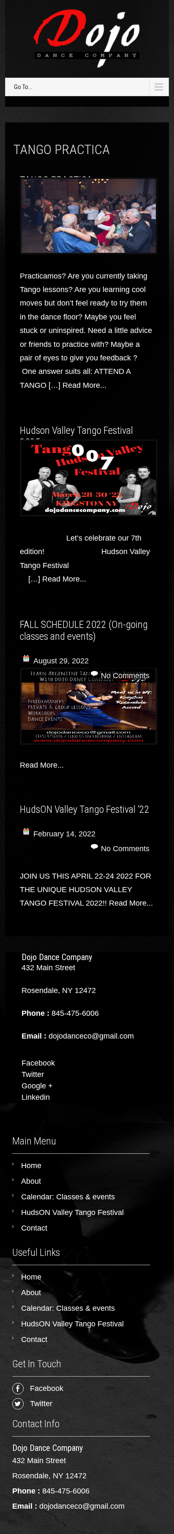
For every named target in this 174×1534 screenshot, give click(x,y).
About (31, 1181)
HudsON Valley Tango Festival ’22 (85, 809)
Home (31, 1165)
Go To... (23, 87)
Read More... (84, 385)
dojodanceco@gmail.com (82, 1506)
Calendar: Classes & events (68, 1197)
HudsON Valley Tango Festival (72, 1212)
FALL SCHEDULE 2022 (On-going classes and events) (84, 630)
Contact (34, 1228)
